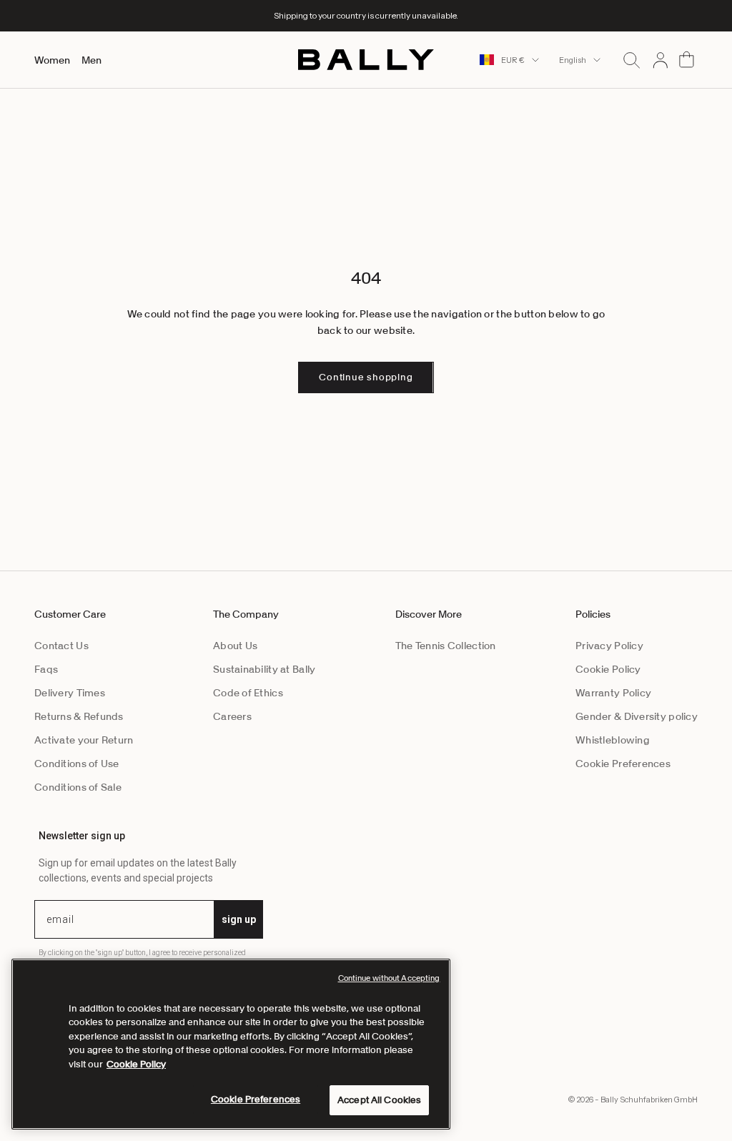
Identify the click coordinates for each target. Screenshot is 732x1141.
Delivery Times (69, 692)
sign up (239, 919)
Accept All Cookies (379, 1100)
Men (91, 60)
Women (52, 60)
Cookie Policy (608, 669)
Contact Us (61, 645)
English (572, 60)
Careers (232, 716)
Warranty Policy (613, 692)
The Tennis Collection (445, 645)
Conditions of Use (76, 763)
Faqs (46, 669)
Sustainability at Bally (264, 669)
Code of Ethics (248, 692)
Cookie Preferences (623, 763)
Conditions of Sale (78, 787)
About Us (235, 645)
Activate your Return (84, 740)
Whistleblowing (612, 740)
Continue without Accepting (389, 978)
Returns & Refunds (79, 716)
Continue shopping (365, 377)
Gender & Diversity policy (636, 716)
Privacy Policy (609, 645)
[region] (230, 1044)
